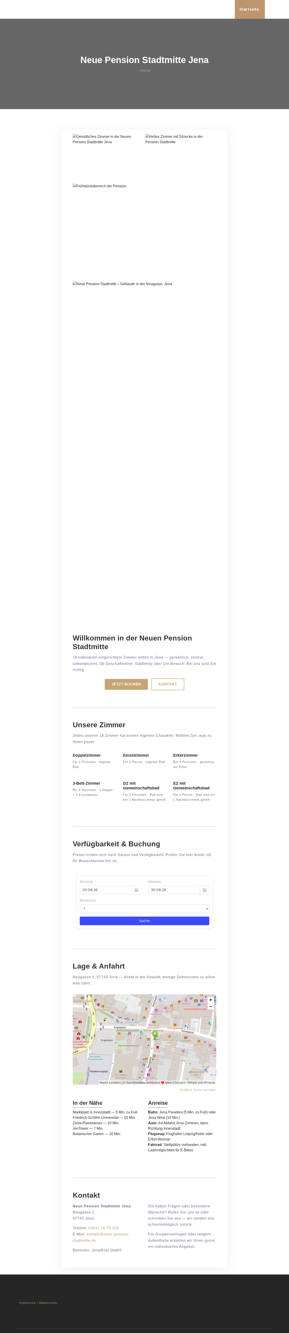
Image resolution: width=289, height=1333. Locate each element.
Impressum (27, 1303)
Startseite (249, 9)
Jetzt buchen (126, 684)
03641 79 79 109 (103, 1228)
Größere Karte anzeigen (198, 1089)
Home (145, 70)
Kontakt (167, 684)
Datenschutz (48, 1303)
